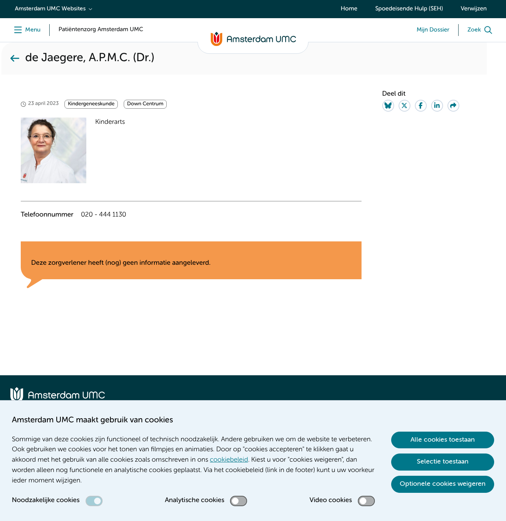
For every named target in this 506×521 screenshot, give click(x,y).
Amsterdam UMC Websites (50, 9)
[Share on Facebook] (421, 106)
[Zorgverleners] (14, 58)
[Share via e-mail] (453, 106)
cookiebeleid (229, 460)
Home (349, 9)
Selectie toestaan (443, 461)
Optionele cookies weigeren (443, 484)
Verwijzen (474, 9)
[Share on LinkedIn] (437, 106)
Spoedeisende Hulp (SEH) (409, 9)
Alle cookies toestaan (442, 439)
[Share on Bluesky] (388, 106)
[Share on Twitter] (404, 106)
